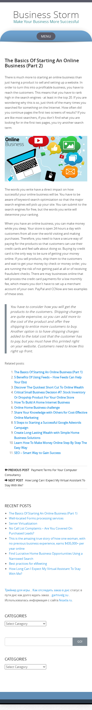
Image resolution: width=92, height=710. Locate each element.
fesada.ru (65, 600)
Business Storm (46, 14)
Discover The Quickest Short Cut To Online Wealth (49, 387)
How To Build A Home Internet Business (42, 402)
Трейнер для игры (17, 590)
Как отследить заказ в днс (51, 590)
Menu (46, 36)
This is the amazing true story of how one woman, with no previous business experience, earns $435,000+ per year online (47, 543)
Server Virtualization (23, 523)
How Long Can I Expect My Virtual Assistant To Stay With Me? (45, 482)
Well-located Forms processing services (36, 518)
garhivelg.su (60, 595)
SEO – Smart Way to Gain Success (37, 453)
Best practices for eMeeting (28, 563)
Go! (79, 641)
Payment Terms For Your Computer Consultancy (41, 472)
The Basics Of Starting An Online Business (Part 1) (48, 372)
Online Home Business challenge (37, 407)
